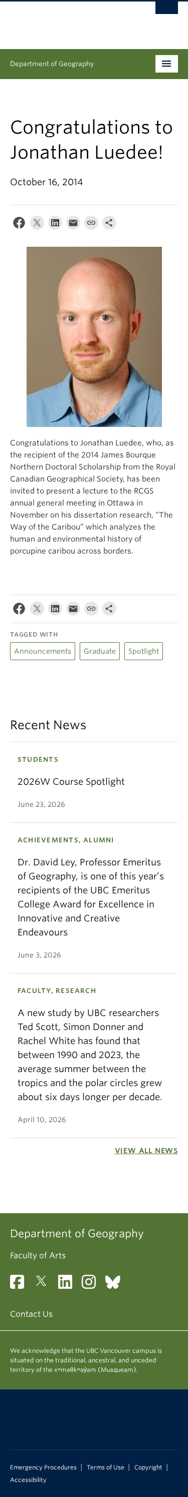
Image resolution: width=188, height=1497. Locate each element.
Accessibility (28, 1479)
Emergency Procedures (43, 1467)
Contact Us (31, 1314)
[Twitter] (37, 225)
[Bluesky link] (116, 1285)
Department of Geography (52, 64)
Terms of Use (105, 1467)
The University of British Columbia (69, 21)
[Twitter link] (45, 1285)
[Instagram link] (92, 1285)
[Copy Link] (91, 225)
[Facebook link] (21, 1285)
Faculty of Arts (38, 1255)
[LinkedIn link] (69, 1285)
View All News (146, 1151)
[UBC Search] (166, 13)
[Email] (73, 225)
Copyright (148, 1467)
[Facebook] (19, 225)
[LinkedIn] (55, 225)
